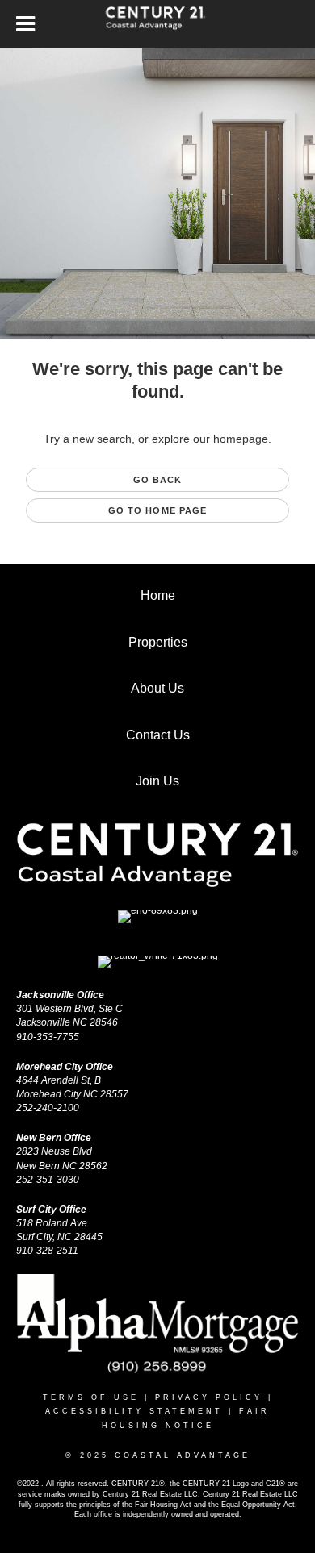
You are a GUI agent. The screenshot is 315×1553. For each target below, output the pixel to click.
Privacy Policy (208, 1397)
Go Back (158, 480)
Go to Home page (158, 510)
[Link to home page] (158, 24)
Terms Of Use (91, 1397)
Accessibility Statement (134, 1411)
